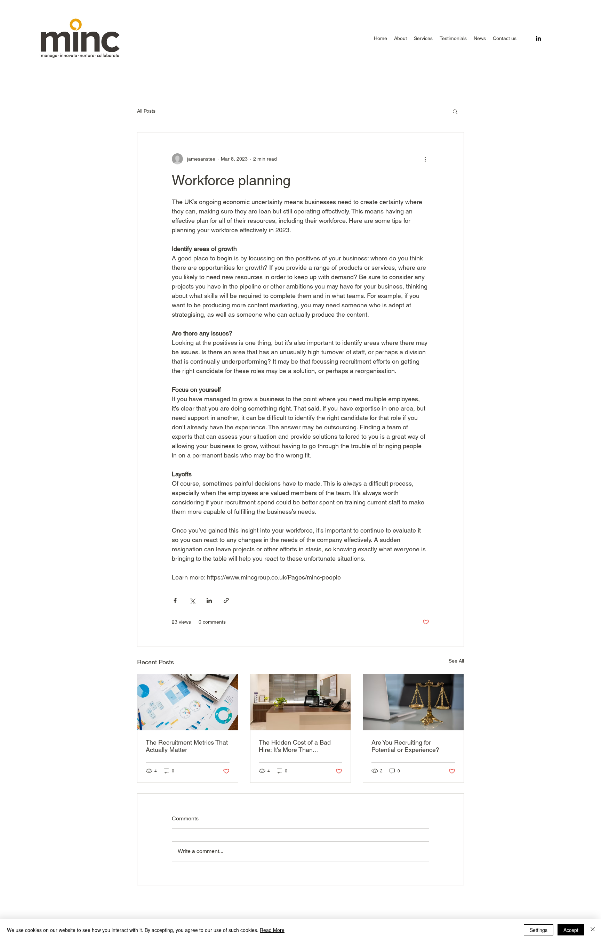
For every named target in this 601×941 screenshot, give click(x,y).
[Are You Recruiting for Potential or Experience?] (413, 702)
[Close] (592, 929)
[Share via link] (226, 600)
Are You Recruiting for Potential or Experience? (405, 746)
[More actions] (425, 159)
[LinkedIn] (538, 38)
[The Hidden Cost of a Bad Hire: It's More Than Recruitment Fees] (300, 702)
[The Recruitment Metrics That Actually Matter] (187, 702)
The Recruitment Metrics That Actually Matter (187, 746)
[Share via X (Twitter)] (192, 600)
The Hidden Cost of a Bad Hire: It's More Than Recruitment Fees (295, 746)
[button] (423, 38)
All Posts (146, 111)
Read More (272, 929)
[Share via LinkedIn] (209, 600)
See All (456, 661)
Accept (570, 929)
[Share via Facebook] (175, 600)
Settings (538, 929)
